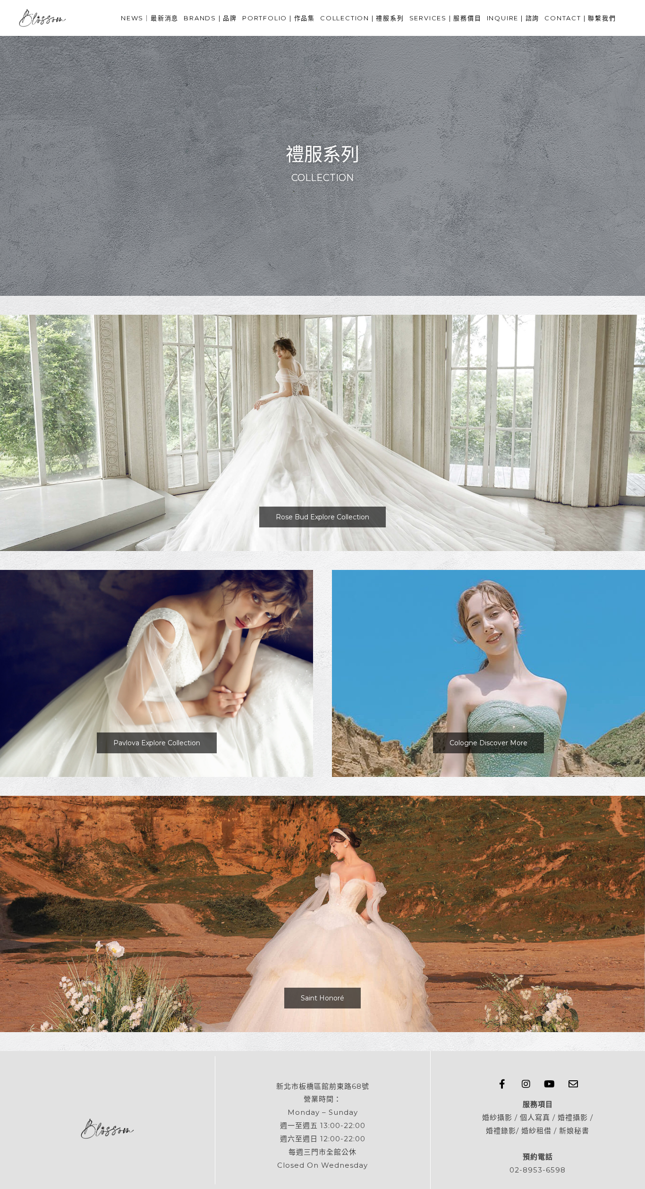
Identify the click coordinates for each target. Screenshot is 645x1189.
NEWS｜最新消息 (149, 18)
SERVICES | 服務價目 (445, 18)
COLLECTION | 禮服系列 (362, 18)
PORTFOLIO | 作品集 (278, 18)
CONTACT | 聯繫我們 (580, 18)
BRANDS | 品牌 (210, 18)
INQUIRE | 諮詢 (513, 18)
